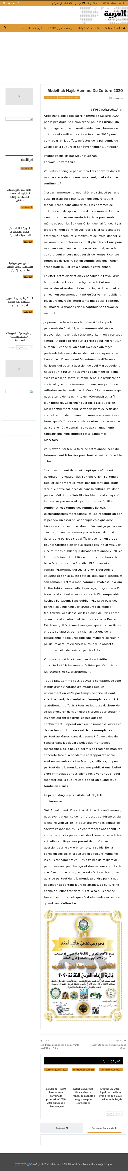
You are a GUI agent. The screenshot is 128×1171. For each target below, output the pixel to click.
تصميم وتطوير (56, 1164)
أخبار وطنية (28, 241)
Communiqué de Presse (69, 97)
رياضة (69, 28)
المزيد (27, 28)
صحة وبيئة (40, 28)
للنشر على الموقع (60, 3)
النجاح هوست (36, 1164)
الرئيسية (118, 28)
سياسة (108, 28)
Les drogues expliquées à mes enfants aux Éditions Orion (59, 1046)
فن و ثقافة (56, 28)
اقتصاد (96, 28)
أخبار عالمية (28, 311)
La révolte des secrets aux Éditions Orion (109, 1046)
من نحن (78, 3)
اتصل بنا (91, 3)
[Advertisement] (64, 57)
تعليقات (60, 1128)
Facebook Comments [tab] (103, 1128)
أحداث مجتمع (27, 168)
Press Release (50, 97)
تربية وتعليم (83, 28)
